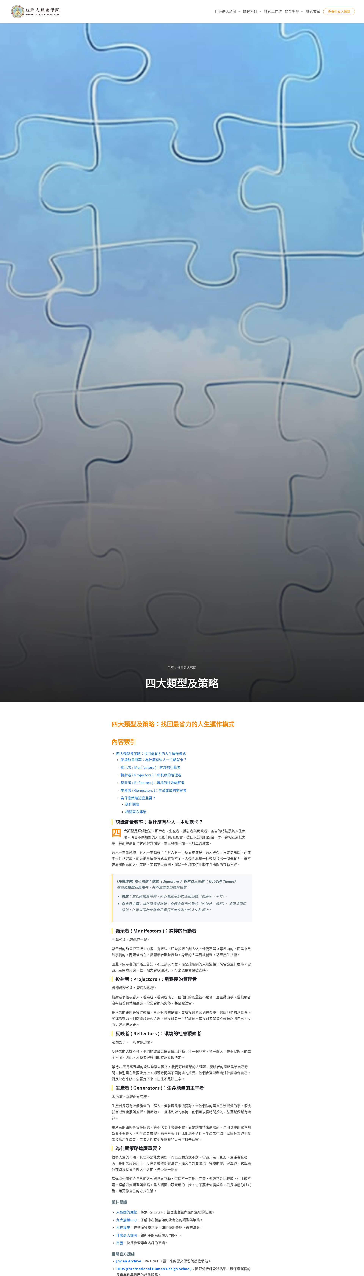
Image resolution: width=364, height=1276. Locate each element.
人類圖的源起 (126, 1212)
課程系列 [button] (250, 11)
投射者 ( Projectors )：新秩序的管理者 (151, 775)
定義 (119, 1243)
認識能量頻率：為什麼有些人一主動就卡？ (154, 759)
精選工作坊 (273, 11)
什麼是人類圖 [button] (226, 11)
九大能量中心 (126, 1220)
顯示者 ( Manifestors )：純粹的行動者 (150, 767)
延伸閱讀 (132, 804)
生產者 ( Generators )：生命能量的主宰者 (153, 790)
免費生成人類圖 (339, 11)
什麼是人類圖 (186, 668)
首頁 (171, 668)
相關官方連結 (135, 812)
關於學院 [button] (292, 11)
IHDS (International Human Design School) (153, 1269)
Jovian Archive (128, 1261)
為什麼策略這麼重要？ (138, 798)
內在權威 (123, 1227)
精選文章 (313, 11)
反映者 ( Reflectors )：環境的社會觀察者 (152, 782)
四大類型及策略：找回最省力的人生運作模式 (151, 753)
